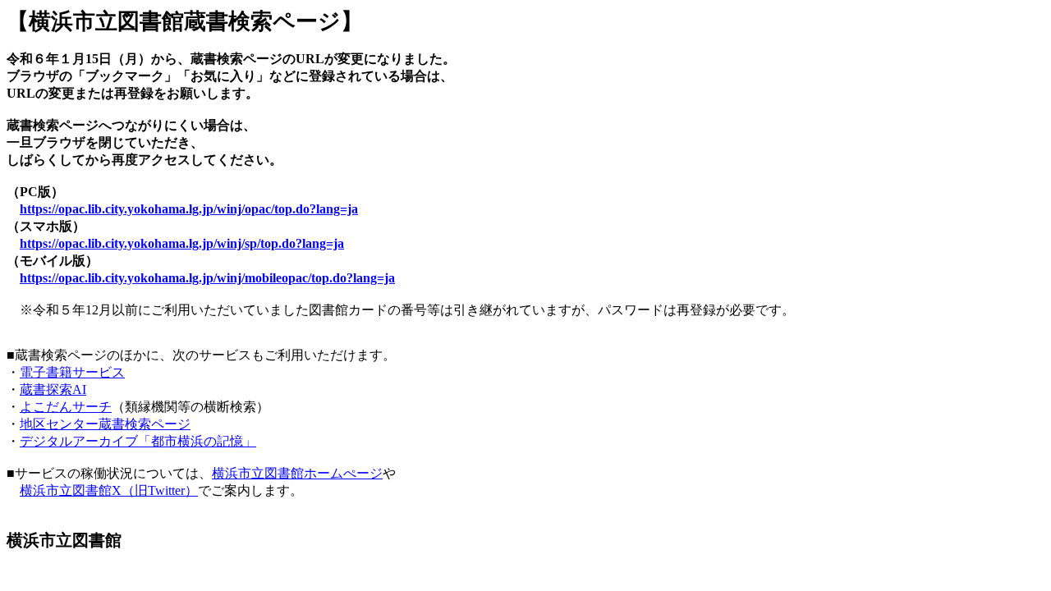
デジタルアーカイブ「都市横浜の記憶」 (138, 441)
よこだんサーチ (66, 407)
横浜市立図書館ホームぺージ (297, 473)
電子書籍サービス (72, 372)
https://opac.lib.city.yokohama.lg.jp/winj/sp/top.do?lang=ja (182, 243)
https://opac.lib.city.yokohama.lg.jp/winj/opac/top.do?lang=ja (189, 209)
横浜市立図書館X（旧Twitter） (109, 490)
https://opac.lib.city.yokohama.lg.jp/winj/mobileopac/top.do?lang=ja (207, 278)
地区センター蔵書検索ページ (105, 424)
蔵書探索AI (53, 389)
